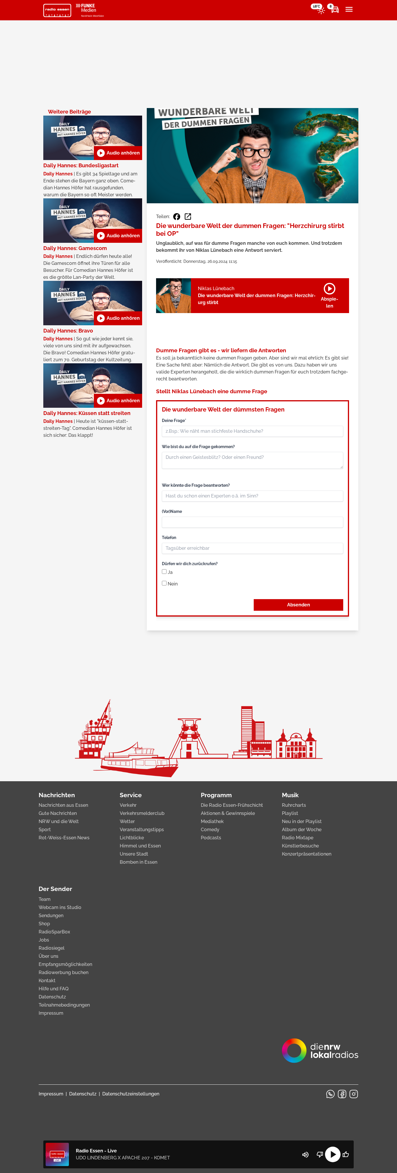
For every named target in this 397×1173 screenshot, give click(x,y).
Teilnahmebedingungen (64, 1005)
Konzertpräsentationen (306, 854)
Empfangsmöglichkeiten (65, 964)
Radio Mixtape (297, 837)
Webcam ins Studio (60, 907)
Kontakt (47, 980)
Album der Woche (301, 829)
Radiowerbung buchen (63, 972)
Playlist (290, 813)
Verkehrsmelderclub (142, 813)
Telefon (169, 537)
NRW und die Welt (59, 821)
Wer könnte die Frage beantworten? (196, 485)
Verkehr (128, 805)
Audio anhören (118, 153)
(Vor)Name (172, 511)
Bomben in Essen (138, 862)
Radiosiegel (52, 948)
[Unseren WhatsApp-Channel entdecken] (330, 1094)
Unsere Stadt (134, 854)
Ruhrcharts (294, 805)
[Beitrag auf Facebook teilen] (176, 216)
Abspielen (329, 294)
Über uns (48, 956)
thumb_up (345, 1154)
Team (45, 899)
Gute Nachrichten (58, 813)
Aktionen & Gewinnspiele (228, 813)
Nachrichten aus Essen (63, 805)
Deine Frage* (174, 420)
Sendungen (51, 915)
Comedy (210, 829)
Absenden (298, 605)
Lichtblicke (132, 837)
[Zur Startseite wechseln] (57, 10)
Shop (44, 923)
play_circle (332, 1154)
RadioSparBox (54, 932)
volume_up (305, 1155)
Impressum (51, 1013)
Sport (45, 829)
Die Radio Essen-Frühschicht (232, 805)
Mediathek (212, 821)
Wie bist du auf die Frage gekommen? (198, 446)
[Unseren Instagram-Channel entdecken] (353, 1094)
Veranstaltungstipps (142, 829)
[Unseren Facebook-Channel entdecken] (342, 1094)
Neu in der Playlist (302, 821)
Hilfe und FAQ (54, 988)
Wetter (127, 821)
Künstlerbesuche (300, 846)
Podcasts (211, 837)
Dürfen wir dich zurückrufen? (190, 563)
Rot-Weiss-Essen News (64, 837)
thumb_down (319, 1154)
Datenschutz (52, 997)
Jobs (44, 940)
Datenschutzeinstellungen (130, 1094)
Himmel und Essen (140, 846)
